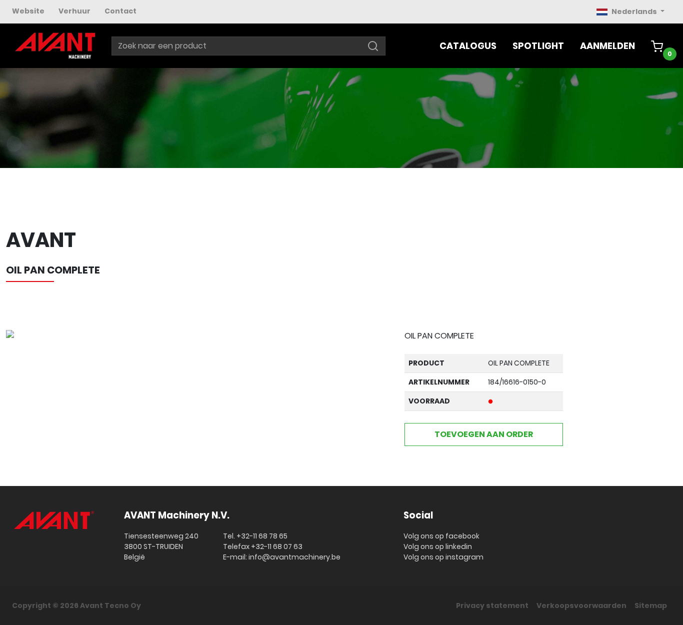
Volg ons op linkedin (438, 547)
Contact (120, 11)
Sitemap (650, 605)
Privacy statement (492, 605)
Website (28, 11)
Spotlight (538, 46)
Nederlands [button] (635, 11)
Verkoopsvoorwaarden (581, 605)
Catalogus (468, 46)
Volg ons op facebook (442, 536)
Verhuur (74, 11)
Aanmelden (607, 46)
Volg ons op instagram (444, 557)
